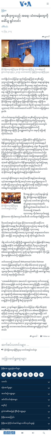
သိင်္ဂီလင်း (4, 27)
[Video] (22, 433)
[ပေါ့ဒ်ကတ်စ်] (36, 374)
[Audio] (33, 433)
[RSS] (30, 374)
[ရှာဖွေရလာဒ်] (43, 433)
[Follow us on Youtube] (14, 374)
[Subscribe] (41, 374)
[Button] (46, 36)
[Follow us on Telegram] (25, 374)
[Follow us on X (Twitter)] (9, 374)
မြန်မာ (3, 11)
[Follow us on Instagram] (20, 374)
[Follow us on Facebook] (3, 374)
